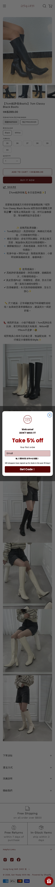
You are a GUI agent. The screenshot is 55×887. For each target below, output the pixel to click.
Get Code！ (27, 469)
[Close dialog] (50, 415)
